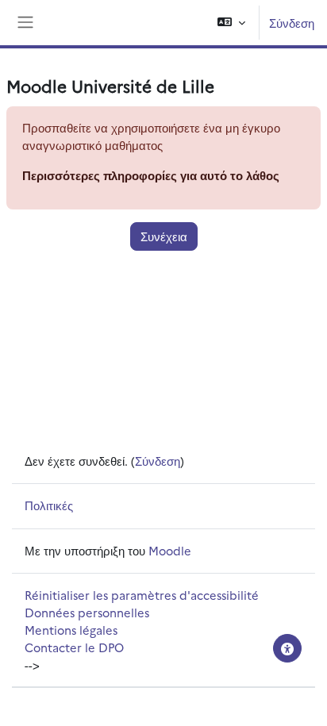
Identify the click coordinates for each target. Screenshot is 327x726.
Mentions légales (71, 629)
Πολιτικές (49, 505)
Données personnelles (87, 612)
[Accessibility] (287, 648)
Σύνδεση (291, 22)
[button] (231, 22)
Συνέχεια (163, 236)
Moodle (169, 550)
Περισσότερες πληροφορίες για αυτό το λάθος (150, 175)
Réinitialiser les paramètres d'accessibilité (142, 594)
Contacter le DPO (74, 647)
